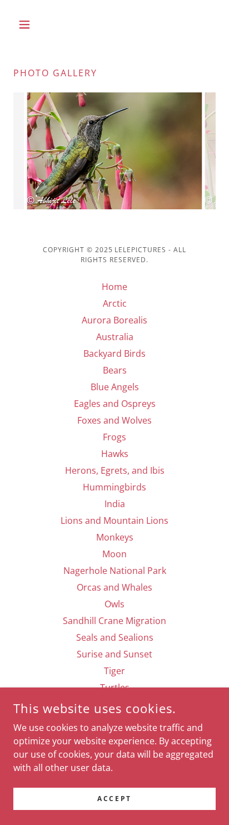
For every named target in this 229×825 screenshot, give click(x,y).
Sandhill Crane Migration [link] (114, 621)
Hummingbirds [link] (114, 487)
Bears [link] (115, 370)
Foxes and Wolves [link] (114, 420)
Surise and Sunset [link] (114, 654)
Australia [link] (114, 337)
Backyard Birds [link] (114, 353)
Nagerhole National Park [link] (114, 570)
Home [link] (114, 287)
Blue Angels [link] (115, 387)
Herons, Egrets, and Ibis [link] (115, 470)
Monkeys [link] (114, 537)
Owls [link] (114, 604)
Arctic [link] (115, 303)
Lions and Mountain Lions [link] (114, 520)
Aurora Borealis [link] (114, 320)
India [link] (114, 504)
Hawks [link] (114, 454)
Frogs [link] (114, 437)
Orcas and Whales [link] (114, 587)
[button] (28, 24)
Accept (114, 798)
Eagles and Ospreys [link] (115, 403)
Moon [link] (114, 554)
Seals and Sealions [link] (114, 637)
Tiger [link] (114, 671)
